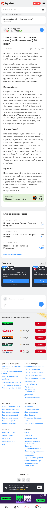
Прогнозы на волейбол (12, 254)
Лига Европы (29, 415)
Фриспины (28, 387)
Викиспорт (5, 438)
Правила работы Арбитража (31, 464)
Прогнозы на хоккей (9, 415)
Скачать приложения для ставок (11, 372)
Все (42, 263)
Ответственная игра (32, 460)
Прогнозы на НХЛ (8, 424)
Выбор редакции (8, 441)
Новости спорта (8, 432)
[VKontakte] (28, 480)
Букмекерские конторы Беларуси (11, 367)
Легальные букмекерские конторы (15, 317)
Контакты (28, 435)
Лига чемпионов (31, 412)
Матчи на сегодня (31, 409)
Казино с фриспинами (33, 372)
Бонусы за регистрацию (11, 385)
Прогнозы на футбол (10, 409)
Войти (36, 3)
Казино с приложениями (34, 378)
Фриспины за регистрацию (29, 391)
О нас (26, 432)
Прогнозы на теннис (9, 418)
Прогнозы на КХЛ (8, 421)
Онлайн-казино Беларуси (34, 366)
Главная (4, 14)
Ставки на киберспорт (33, 424)
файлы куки (21, 489)
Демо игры (28, 395)
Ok (39, 487)
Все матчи (28, 406)
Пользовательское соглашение (32, 442)
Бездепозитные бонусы (11, 382)
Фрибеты (5, 379)
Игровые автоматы (32, 397)
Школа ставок (7, 435)
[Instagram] (19, 480)
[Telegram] (23, 480)
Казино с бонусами (32, 369)
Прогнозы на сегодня (10, 412)
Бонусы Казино (30, 384)
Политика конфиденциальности (33, 447)
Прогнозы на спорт (15, 14)
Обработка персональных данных (33, 457)
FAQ (3, 444)
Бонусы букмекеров (9, 376)
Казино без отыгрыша (33, 375)
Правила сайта (30, 438)
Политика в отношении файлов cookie (34, 452)
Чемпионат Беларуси (33, 418)
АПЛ (26, 421)
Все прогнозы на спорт (10, 406)
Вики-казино (29, 381)
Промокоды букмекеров (11, 388)
